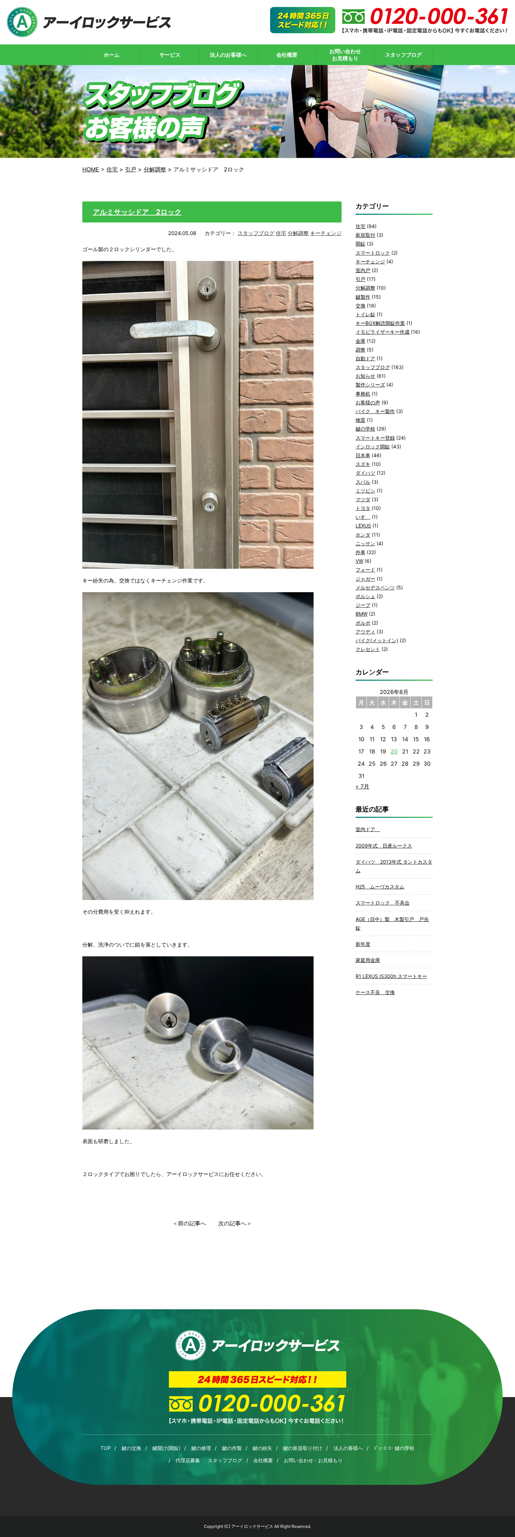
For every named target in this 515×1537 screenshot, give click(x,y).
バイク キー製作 (375, 411)
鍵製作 (363, 297)
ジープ (363, 605)
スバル (363, 482)
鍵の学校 (365, 429)
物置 (360, 420)
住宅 (281, 233)
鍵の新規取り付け (302, 1448)
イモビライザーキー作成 (383, 332)
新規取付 (365, 235)
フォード (365, 570)
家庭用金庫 (368, 960)
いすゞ (363, 517)
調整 (360, 350)
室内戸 (363, 270)
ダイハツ (365, 473)
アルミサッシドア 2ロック (137, 212)
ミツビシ (365, 491)
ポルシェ (365, 596)
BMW (362, 614)
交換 (360, 306)
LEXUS (363, 526)
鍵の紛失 (262, 1448)
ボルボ (363, 623)
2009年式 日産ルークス (384, 846)
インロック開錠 (373, 446)
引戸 (360, 279)
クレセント (368, 649)
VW (359, 561)
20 (394, 751)
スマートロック (373, 253)
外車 (360, 552)
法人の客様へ (348, 1448)
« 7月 (362, 786)
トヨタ (363, 508)
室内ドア (368, 829)
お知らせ (365, 376)
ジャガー (365, 579)
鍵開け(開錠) (166, 1448)
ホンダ (363, 535)
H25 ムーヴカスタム (380, 887)
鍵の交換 (131, 1448)
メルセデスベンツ (375, 587)
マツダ (363, 499)
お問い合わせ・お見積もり (313, 1460)
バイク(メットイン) (377, 640)
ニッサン (365, 543)
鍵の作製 (232, 1448)
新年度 (363, 944)
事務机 (363, 394)
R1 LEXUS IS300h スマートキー (391, 976)
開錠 (360, 244)
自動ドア (365, 358)
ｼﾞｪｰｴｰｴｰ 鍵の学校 (394, 1448)
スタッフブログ (256, 233)
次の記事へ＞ (235, 1223)
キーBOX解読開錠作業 (380, 323)
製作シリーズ (370, 385)
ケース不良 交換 (375, 992)
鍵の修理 (201, 1448)
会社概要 (263, 1460)
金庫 (360, 341)
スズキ (363, 464)
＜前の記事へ (189, 1223)
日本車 (363, 455)
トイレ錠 (365, 314)
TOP (106, 1448)
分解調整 (298, 233)
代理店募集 (188, 1460)
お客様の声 (368, 402)
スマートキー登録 (375, 438)
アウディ (365, 632)
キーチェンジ (326, 233)
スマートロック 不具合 (383, 903)
